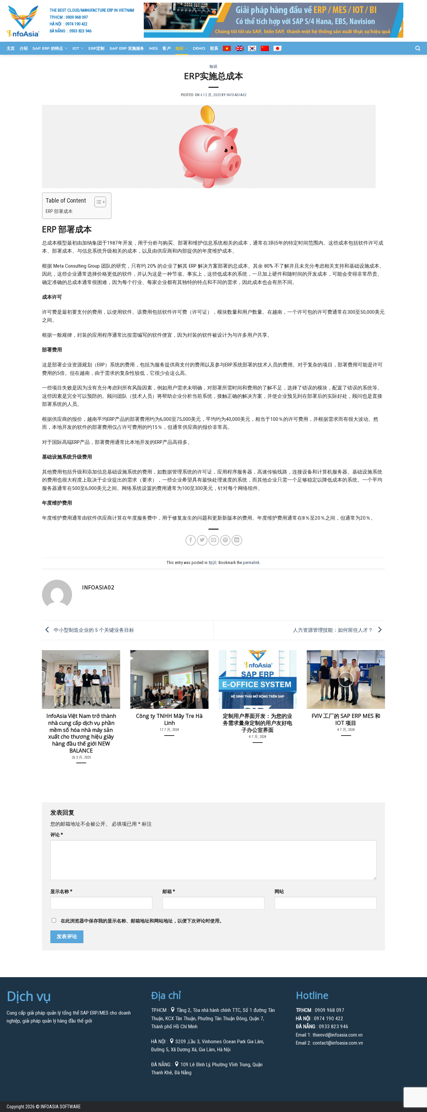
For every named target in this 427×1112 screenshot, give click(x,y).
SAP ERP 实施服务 (126, 48)
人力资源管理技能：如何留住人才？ (333, 630)
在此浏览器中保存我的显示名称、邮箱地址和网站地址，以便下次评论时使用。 (142, 920)
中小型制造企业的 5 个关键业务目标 (93, 630)
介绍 (24, 48)
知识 (179, 48)
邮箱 (168, 891)
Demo (199, 48)
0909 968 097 (77, 17)
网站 (279, 891)
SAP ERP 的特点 (47, 48)
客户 (166, 48)
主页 (11, 48)
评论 (56, 834)
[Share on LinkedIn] (237, 540)
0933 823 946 (80, 30)
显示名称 (61, 891)
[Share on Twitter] (202, 540)
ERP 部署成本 (59, 211)
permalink (251, 562)
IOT (75, 48)
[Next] (375, 699)
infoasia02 (236, 95)
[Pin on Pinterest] (225, 540)
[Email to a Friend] (213, 540)
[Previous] (52, 699)
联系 (214, 48)
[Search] (417, 48)
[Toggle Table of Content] (96, 202)
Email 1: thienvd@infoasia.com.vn (329, 1035)
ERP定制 (96, 48)
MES (153, 48)
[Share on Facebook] (190, 540)
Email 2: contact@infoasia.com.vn (329, 1043)
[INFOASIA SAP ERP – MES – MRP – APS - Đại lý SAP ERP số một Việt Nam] (23, 20)
